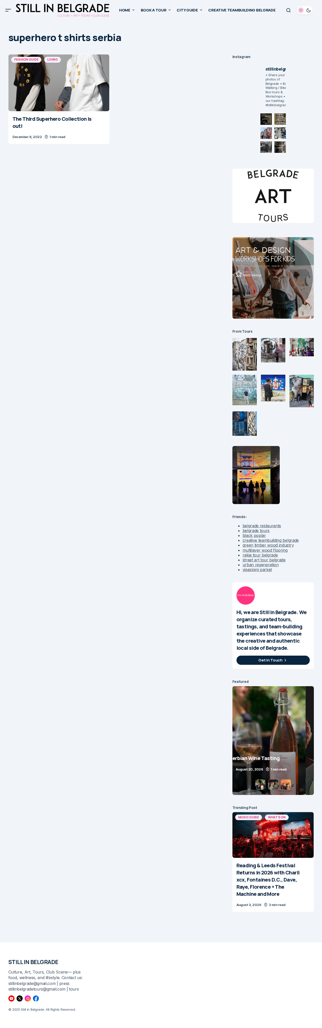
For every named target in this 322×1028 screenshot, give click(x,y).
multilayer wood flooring (265, 550)
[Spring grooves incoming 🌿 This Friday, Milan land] (280, 133)
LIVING (52, 59)
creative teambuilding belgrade (271, 540)
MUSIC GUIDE (248, 817)
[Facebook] (36, 998)
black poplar (254, 535)
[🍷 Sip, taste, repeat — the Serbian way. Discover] (266, 119)
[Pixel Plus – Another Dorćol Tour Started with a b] (266, 147)
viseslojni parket (257, 569)
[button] (8, 10)
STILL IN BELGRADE (33, 962)
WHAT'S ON (277, 817)
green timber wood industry (268, 545)
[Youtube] (11, 998)
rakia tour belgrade (260, 555)
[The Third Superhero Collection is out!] (58, 82)
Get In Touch (270, 660)
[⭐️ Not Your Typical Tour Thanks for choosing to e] (266, 133)
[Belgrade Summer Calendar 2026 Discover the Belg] (280, 119)
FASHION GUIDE (26, 59)
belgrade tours (256, 530)
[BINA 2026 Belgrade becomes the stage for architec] (280, 147)
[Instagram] (28, 998)
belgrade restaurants (262, 525)
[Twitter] (20, 998)
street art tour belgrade (264, 559)
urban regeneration (261, 564)
